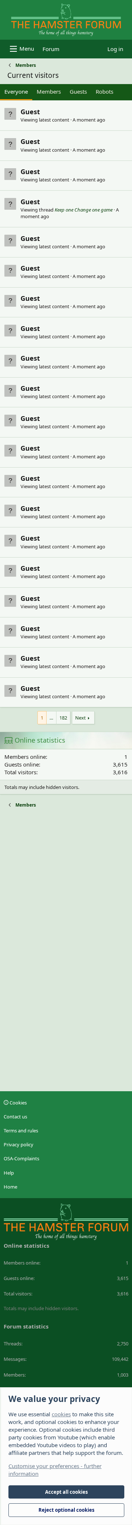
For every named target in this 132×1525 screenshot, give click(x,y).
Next (80, 717)
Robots (104, 91)
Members (49, 91)
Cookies (17, 1102)
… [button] (51, 717)
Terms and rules (21, 1130)
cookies (61, 1414)
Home (10, 1186)
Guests (78, 91)
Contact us (15, 1116)
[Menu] (21, 49)
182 (63, 717)
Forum (51, 49)
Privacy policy (18, 1144)
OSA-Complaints (21, 1158)
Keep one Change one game (84, 209)
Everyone (16, 91)
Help (9, 1172)
